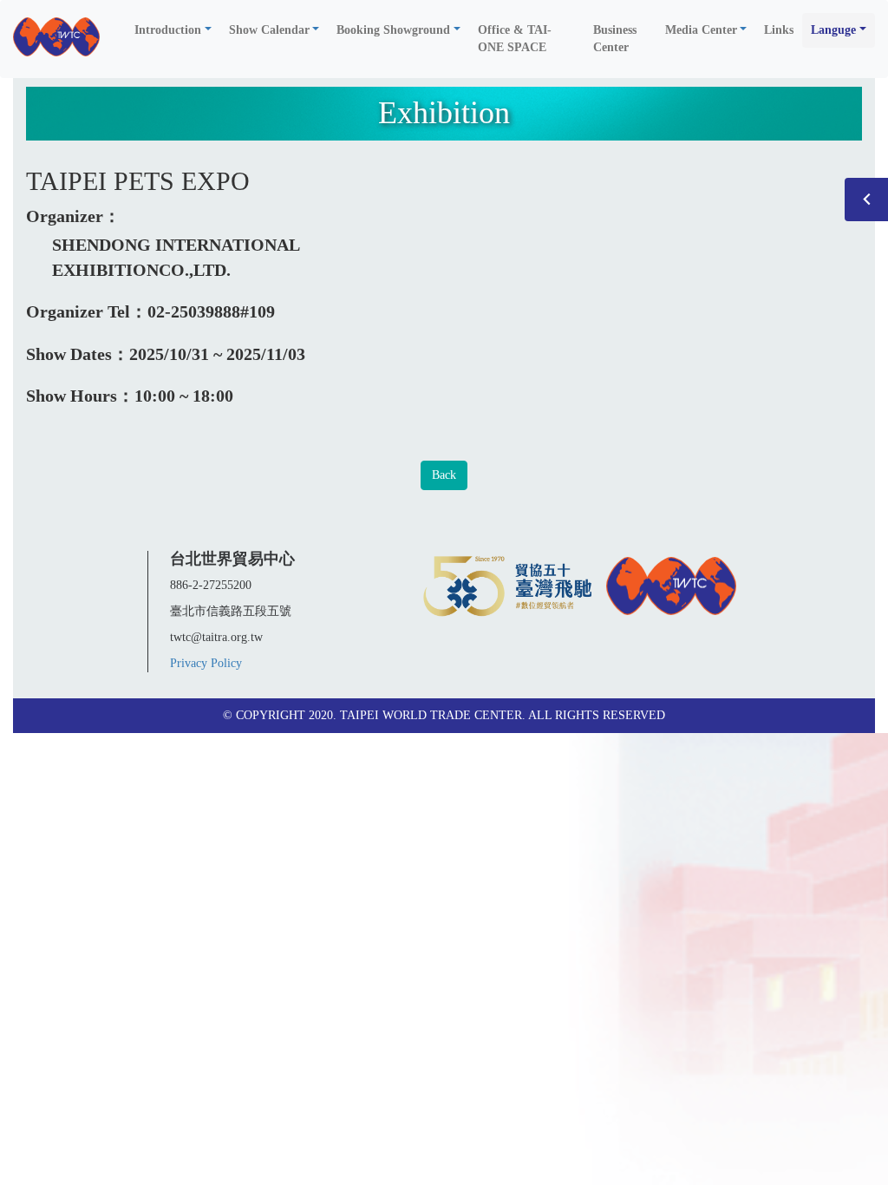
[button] (173, 30)
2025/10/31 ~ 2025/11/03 (217, 353)
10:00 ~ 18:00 (183, 395)
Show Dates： (77, 353)
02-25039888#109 (211, 311)
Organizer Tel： (86, 311)
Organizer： (73, 216)
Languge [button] (833, 29)
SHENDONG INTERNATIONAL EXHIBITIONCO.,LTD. (175, 257)
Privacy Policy (206, 663)
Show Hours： (80, 395)
